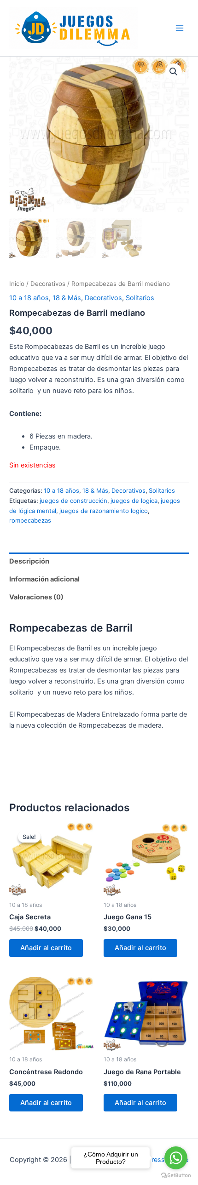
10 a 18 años (29, 298)
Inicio (16, 283)
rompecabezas (30, 520)
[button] (173, 71)
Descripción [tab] (29, 561)
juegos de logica (134, 500)
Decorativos (47, 283)
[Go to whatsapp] (175, 1157)
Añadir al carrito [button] (46, 948)
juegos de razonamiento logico (103, 510)
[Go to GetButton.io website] (176, 1176)
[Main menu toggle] (179, 28)
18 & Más (66, 298)
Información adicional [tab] (44, 579)
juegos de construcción (73, 500)
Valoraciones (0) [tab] (36, 597)
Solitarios (140, 298)
